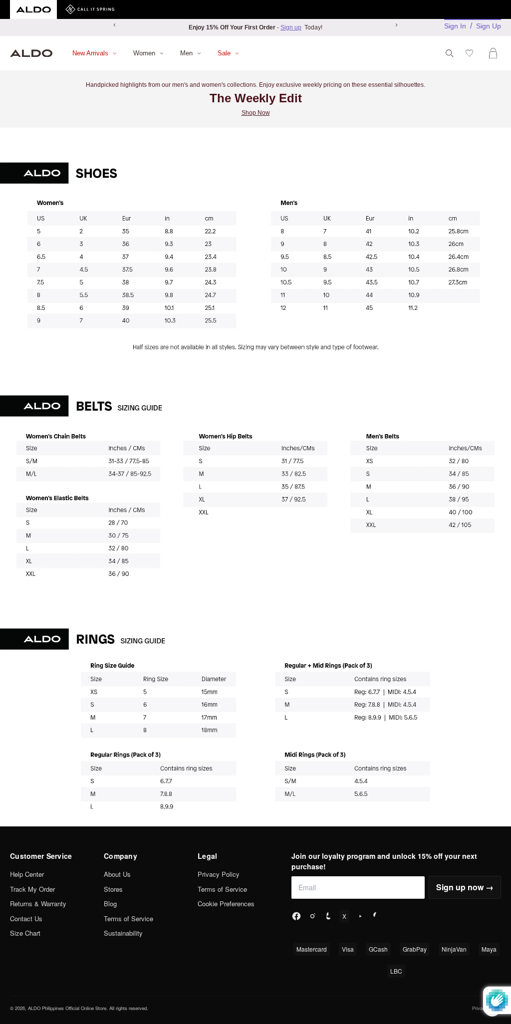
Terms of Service (128, 918)
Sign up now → (465, 887)
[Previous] (114, 24)
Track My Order (32, 889)
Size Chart (25, 933)
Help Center (27, 874)
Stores (113, 889)
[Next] (396, 24)
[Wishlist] (471, 53)
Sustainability (123, 933)
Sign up (290, 27)
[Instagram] (312, 916)
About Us (117, 874)
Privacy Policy (219, 874)
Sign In (455, 26)
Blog (110, 903)
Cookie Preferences (226, 903)
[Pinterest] (376, 916)
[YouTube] (360, 916)
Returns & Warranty (38, 903)
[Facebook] (296, 916)
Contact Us (26, 918)
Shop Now (256, 112)
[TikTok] (328, 916)
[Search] (450, 53)
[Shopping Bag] (495, 53)
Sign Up (488, 26)
